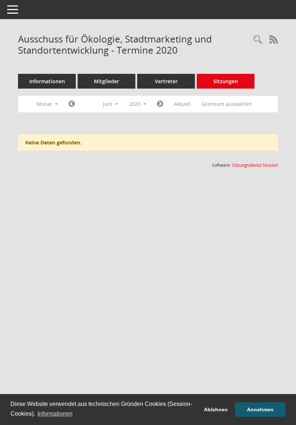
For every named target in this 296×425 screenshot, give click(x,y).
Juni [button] (108, 103)
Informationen (47, 81)
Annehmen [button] (260, 409)
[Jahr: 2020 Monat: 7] (160, 104)
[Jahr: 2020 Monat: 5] (71, 104)
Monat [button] (44, 103)
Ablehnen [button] (216, 409)
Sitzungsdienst (255, 165)
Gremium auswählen (226, 103)
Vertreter (166, 81)
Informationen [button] (55, 414)
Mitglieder (106, 81)
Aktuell (182, 103)
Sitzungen (225, 81)
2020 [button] (135, 103)
